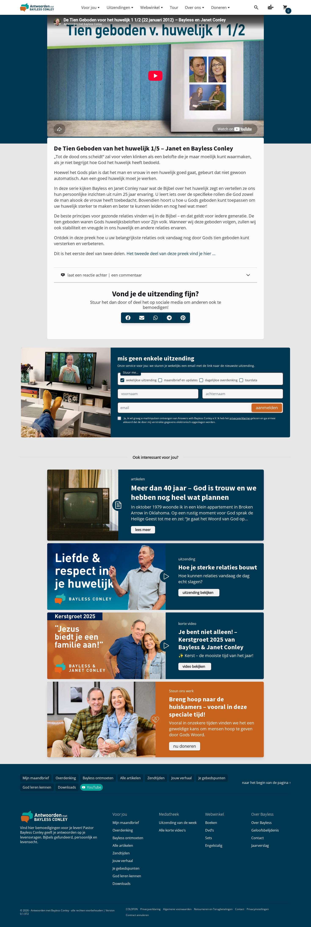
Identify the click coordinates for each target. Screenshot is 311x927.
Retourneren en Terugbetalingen (213, 909)
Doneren (219, 7)
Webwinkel (150, 7)
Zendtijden (156, 778)
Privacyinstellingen (258, 909)
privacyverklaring (240, 418)
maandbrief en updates (181, 380)
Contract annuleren (137, 915)
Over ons (193, 7)
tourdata (251, 380)
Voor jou (88, 7)
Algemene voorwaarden (177, 909)
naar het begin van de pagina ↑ (266, 782)
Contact (257, 838)
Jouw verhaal (181, 778)
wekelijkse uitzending (141, 380)
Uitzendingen (118, 7)
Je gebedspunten (211, 778)
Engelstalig (213, 845)
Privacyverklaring (150, 909)
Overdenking (66, 778)
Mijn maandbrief (36, 778)
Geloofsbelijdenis (265, 830)
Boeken (211, 822)
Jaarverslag (260, 845)
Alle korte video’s (172, 830)
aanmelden (267, 407)
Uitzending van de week (178, 822)
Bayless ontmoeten (98, 778)
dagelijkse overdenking (221, 380)
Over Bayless (261, 822)
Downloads (67, 787)
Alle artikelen (130, 778)
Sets (208, 838)
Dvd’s (209, 830)
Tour (174, 7)
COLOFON (132, 909)
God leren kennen (37, 787)
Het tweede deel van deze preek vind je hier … (171, 253)
